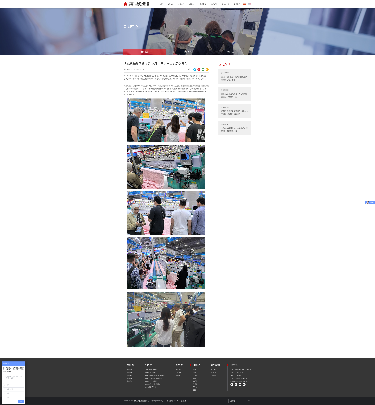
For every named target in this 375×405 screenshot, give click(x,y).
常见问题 (214, 372)
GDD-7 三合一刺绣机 (151, 381)
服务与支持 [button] (225, 4)
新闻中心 (179, 365)
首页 (161, 4)
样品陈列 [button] (214, 4)
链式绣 (195, 384)
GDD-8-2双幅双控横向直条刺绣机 (155, 375)
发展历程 (130, 378)
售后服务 (214, 369)
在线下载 (214, 375)
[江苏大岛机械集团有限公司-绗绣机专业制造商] (136, 4)
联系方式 (234, 365)
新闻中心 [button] (192, 4)
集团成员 (130, 381)
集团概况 (130, 369)
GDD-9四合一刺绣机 (151, 372)
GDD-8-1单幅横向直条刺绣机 (153, 378)
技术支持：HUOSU (173, 401)
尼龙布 (195, 375)
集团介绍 (130, 365)
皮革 (194, 372)
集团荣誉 (203, 4)
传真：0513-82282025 (236, 375)
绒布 (194, 378)
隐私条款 (183, 401)
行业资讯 (178, 372)
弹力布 (195, 387)
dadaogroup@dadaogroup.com (238, 381)
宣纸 (194, 390)
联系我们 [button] (237, 4)
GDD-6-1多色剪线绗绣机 (152, 384)
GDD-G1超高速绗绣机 (151, 369)
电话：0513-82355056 (236, 372)
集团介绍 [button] (170, 4)
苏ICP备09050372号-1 (158, 401)
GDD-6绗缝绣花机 (150, 387)
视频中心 (178, 375)
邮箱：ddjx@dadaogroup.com (238, 378)
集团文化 (130, 372)
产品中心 (181, 4)
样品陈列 (196, 365)
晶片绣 (195, 381)
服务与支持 (215, 365)
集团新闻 (178, 369)
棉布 (194, 369)
